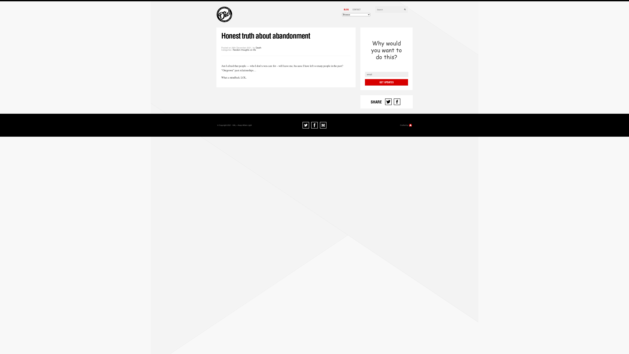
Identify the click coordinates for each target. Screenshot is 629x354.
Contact (357, 9)
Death (258, 47)
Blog (346, 9)
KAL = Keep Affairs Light (242, 125)
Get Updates (387, 82)
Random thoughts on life (244, 49)
